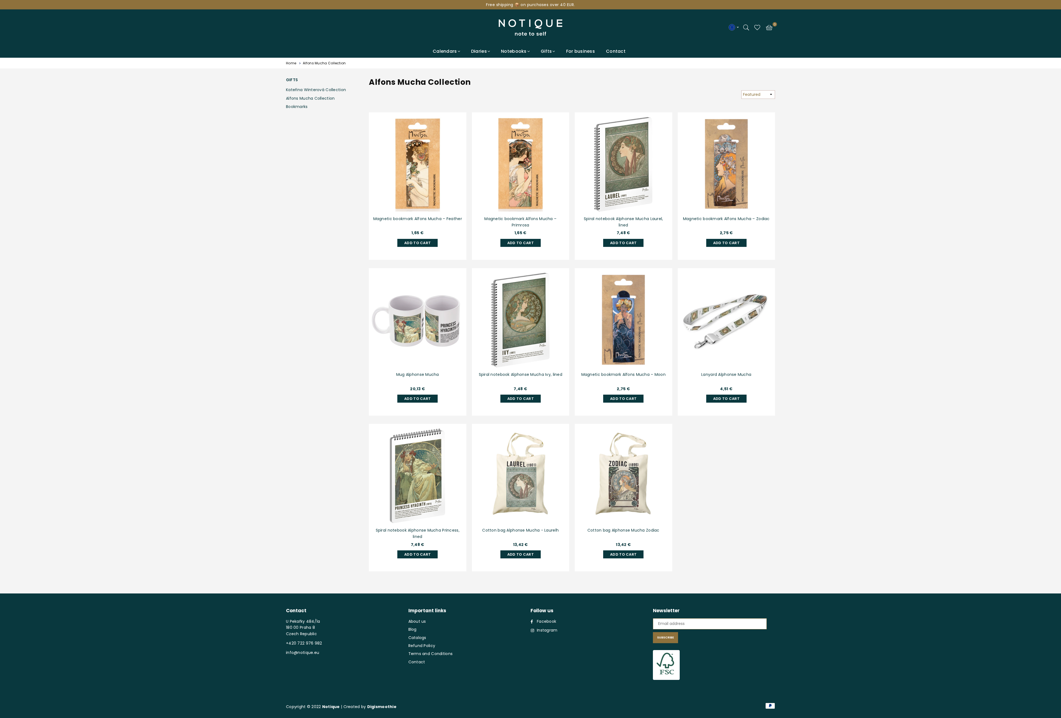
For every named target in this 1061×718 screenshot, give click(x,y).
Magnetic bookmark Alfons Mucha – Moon (623, 374)
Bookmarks (297, 106)
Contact (616, 51)
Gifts (546, 51)
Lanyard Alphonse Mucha (726, 374)
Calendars (445, 51)
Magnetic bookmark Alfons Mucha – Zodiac (726, 218)
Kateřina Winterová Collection (316, 90)
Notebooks (514, 51)
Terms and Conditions (430, 653)
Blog (412, 629)
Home (291, 63)
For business (580, 51)
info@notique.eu (302, 652)
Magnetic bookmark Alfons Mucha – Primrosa (520, 222)
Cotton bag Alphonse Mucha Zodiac (623, 530)
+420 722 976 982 (304, 643)
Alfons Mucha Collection (310, 98)
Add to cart (417, 242)
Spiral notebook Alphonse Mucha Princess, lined (417, 533)
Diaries (479, 51)
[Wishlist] (757, 27)
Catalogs (417, 637)
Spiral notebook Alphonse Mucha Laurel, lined (623, 222)
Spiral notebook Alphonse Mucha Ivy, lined (520, 374)
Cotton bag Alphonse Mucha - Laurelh (520, 530)
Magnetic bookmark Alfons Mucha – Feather (417, 218)
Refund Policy (421, 645)
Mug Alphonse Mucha (417, 374)
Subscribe (665, 637)
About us (417, 621)
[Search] (746, 27)
